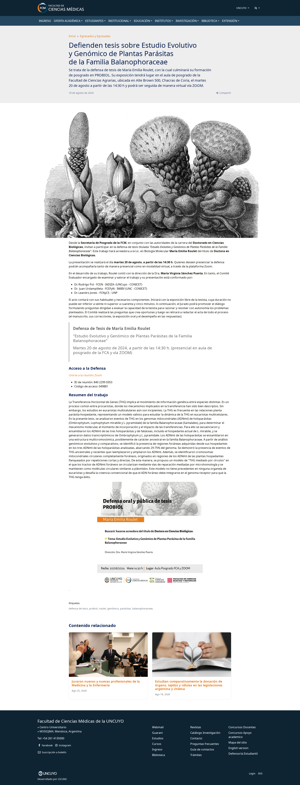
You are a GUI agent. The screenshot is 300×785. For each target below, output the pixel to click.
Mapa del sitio (237, 742)
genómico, (113, 608)
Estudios (157, 738)
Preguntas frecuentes (204, 744)
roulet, (103, 608)
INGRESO (45, 21)
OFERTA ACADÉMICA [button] (67, 21)
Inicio (72, 36)
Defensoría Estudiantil (243, 753)
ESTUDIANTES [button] (94, 21)
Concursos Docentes (242, 727)
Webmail (158, 727)
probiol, (93, 608)
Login (252, 773)
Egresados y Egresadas (95, 36)
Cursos (156, 744)
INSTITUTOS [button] (163, 21)
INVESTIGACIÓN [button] (186, 21)
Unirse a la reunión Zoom (85, 375)
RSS (260, 773)
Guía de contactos (202, 749)
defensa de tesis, (79, 608)
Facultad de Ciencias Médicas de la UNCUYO (81, 721)
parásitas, (126, 608)
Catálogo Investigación (205, 733)
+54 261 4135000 (53, 738)
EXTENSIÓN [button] (229, 21)
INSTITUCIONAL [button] (118, 21)
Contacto (196, 738)
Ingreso (157, 749)
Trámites (196, 755)
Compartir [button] (225, 92)
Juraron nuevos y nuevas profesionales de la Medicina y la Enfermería (106, 683)
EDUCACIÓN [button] (142, 21)
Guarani (157, 733)
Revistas (195, 727)
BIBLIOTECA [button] (209, 21)
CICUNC (62, 779)
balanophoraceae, (142, 608)
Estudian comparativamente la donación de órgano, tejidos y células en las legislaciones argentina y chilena (188, 685)
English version (238, 748)
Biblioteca (158, 755)
